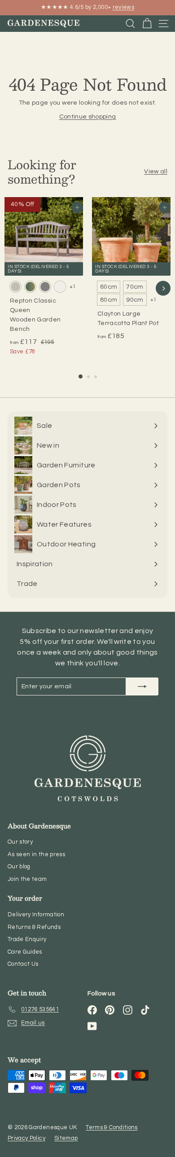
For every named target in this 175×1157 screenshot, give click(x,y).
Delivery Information (36, 914)
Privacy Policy (26, 1138)
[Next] (163, 288)
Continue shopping (87, 117)
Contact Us (23, 964)
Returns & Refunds (34, 927)
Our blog (19, 866)
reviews (123, 7)
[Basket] (147, 23)
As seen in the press (36, 854)
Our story (20, 842)
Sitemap (66, 1138)
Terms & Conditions (111, 1127)
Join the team (27, 879)
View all (155, 171)
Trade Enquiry (27, 939)
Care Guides (25, 952)
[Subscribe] (142, 686)
